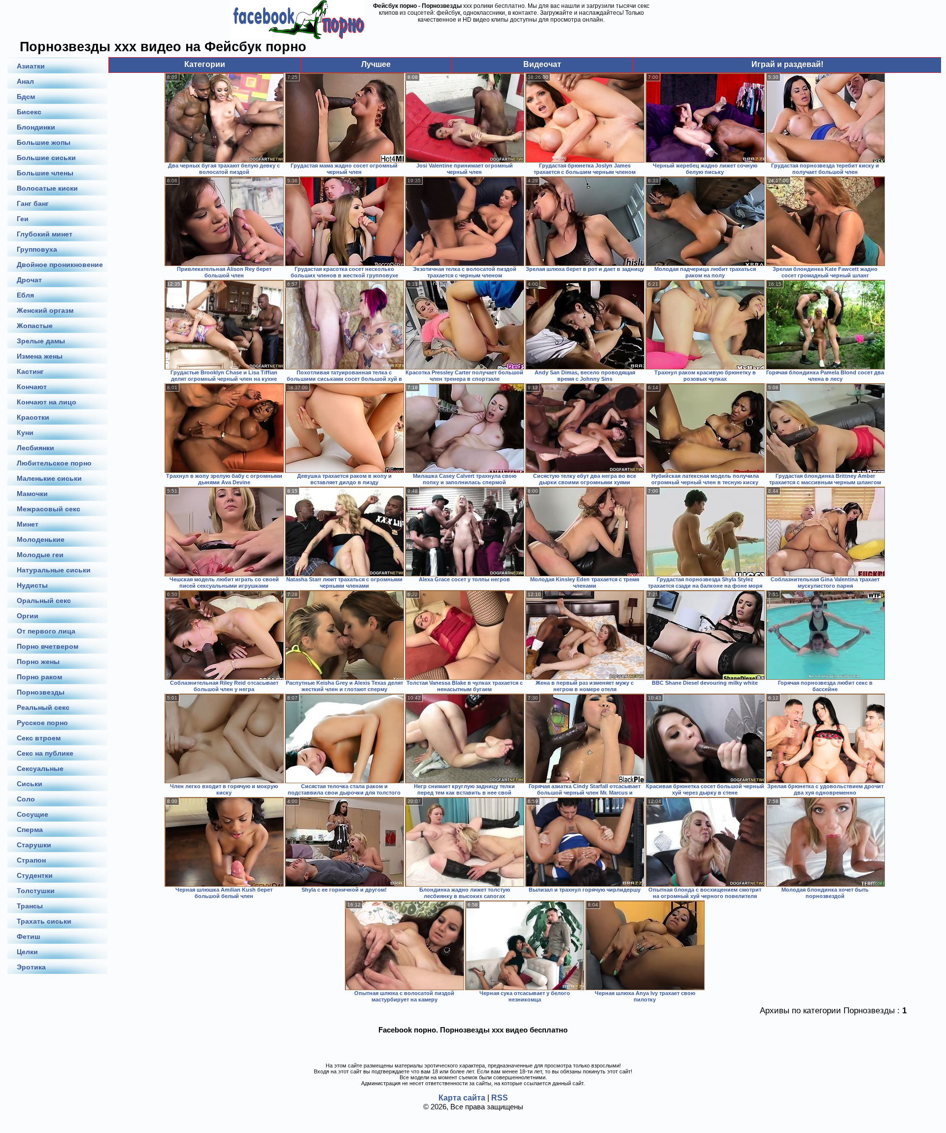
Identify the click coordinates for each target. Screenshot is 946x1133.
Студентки (35, 875)
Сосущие (32, 814)
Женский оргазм (45, 310)
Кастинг (30, 371)
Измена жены (40, 356)
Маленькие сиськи (49, 478)
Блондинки (36, 127)
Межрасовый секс (48, 509)
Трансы (30, 906)
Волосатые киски (47, 188)
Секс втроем (39, 738)
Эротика (31, 967)
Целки (27, 952)
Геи (23, 219)
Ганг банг (33, 203)
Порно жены (38, 662)
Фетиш (28, 936)
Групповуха (37, 249)
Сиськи (29, 784)
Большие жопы (43, 142)
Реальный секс (43, 707)
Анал (25, 81)
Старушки (34, 845)
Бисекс (29, 112)
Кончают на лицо (46, 402)
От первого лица (46, 631)
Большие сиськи (46, 158)
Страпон (31, 860)
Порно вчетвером (47, 646)
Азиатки (31, 66)
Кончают (32, 387)
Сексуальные (40, 768)
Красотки (33, 417)
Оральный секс (44, 600)
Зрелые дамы (41, 341)
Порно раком (39, 677)
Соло (26, 799)
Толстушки (36, 891)
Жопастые (35, 326)
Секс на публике (45, 753)
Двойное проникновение (60, 264)
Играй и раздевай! (787, 64)
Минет (27, 524)
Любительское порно (54, 463)
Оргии (27, 616)
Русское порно (42, 723)
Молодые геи (40, 555)
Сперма (30, 829)
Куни (25, 432)
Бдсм (26, 96)
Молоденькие (41, 539)
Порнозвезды (41, 692)
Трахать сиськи (44, 921)
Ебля (25, 295)
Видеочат (542, 64)
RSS (499, 1098)
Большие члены (45, 173)
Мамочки (32, 494)
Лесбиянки (35, 448)
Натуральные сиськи (54, 570)
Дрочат (29, 280)
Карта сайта (462, 1098)
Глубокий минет (44, 234)
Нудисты (32, 585)
